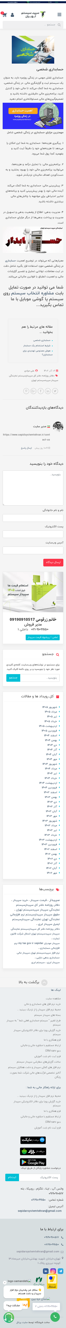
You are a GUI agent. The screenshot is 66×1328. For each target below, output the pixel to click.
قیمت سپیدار (38, 900)
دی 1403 (52, 802)
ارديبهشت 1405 (48, 726)
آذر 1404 (52, 750)
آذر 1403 (52, 807)
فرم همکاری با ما (52, 1040)
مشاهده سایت (53, 998)
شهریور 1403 (49, 821)
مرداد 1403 (51, 825)
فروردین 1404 (49, 788)
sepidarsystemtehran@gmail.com (40, 1211)
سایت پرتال (22, 1322)
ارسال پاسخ (26, 448)
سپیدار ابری (53, 962)
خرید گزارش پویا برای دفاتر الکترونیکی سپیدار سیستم (37, 1032)
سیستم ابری (38, 962)
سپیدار (54, 900)
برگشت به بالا (29, 982)
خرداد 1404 (51, 778)
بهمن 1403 (51, 797)
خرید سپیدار (20, 900)
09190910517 (52, 1237)
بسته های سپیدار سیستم (47, 1015)
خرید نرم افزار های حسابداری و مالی (42, 1004)
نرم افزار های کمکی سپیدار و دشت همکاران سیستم (34, 1067)
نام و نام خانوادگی (53, 510)
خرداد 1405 (50, 721)
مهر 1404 (52, 759)
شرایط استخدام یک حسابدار (37, 345)
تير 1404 (52, 773)
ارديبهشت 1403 (48, 840)
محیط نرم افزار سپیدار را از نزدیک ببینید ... (39, 1009)
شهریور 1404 (49, 764)
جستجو (13, 678)
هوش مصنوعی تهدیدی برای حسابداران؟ (38, 352)
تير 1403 (52, 830)
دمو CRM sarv (53, 1051)
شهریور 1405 (49, 707)
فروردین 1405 (49, 731)
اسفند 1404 (50, 736)
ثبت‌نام (12, 1177)
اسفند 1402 (50, 849)
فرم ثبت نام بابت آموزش (47, 1056)
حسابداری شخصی (42, 340)
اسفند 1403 (50, 792)
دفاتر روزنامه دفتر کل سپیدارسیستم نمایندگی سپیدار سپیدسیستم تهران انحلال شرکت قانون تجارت (35, 933)
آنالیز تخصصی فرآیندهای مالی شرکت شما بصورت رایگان (35, 1075)
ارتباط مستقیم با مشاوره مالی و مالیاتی (41, 1045)
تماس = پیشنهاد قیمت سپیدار (43, 637)
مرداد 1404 (51, 769)
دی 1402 (52, 859)
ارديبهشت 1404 (48, 783)
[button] (7, 15)
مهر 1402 (52, 873)
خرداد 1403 (50, 835)
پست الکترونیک (54, 527)
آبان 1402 (51, 868)
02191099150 (38, 1200)
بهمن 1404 (51, 740)
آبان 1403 (51, 811)
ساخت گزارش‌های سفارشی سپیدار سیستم (39, 1062)
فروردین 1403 (49, 844)
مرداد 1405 (51, 712)
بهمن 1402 (51, 854)
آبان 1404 (51, 754)
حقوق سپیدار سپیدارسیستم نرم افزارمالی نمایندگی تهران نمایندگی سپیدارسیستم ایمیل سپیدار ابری (35, 919)
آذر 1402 (52, 863)
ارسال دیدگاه (53, 562)
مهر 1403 (51, 816)
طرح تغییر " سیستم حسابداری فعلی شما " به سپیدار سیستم (34, 1022)
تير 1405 (52, 717)
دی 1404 (52, 745)
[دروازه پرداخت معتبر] (52, 1281)
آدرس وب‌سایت (54, 543)
